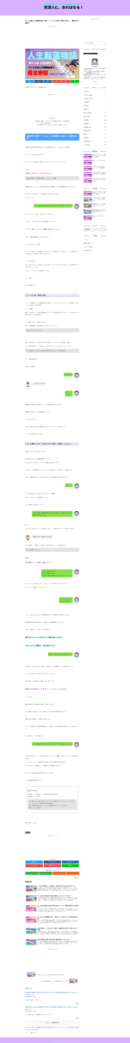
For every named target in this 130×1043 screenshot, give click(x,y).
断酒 (95, 134)
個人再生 (95, 105)
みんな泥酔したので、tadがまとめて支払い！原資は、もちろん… (53, 124)
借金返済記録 (95, 130)
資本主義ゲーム (95, 141)
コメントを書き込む (52, 1022)
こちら (34, 822)
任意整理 (95, 102)
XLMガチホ (95, 91)
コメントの (88, 246)
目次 (50, 118)
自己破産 (95, 137)
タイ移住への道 (95, 98)
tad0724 (95, 66)
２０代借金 (95, 145)
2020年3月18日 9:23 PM (30, 996)
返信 (78, 1003)
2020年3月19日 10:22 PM (30, 1011)
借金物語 (28, 832)
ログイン (86, 239)
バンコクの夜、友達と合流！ (44, 123)
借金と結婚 (95, 116)
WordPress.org (88, 250)
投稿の (87, 243)
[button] (105, 43)
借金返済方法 (95, 127)
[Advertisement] (52, 36)
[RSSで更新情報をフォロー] (66, 873)
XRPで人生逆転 (95, 95)
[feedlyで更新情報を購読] (38, 873)
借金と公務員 (95, 113)
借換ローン (95, 109)
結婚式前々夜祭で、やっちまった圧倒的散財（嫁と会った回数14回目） (53, 121)
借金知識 (95, 123)
